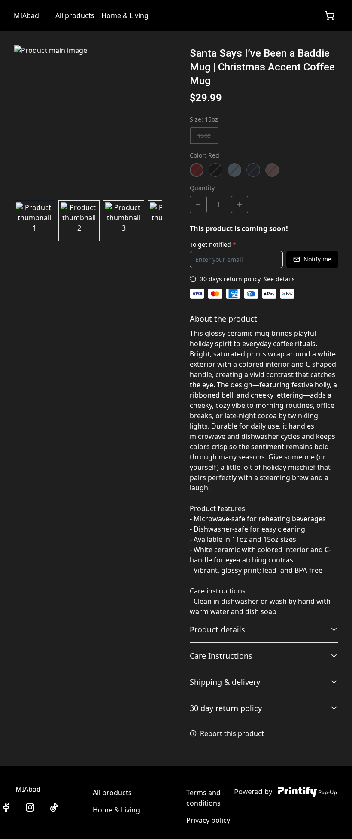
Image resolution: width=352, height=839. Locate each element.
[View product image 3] (123, 220)
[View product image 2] (79, 220)
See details (279, 279)
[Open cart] (329, 15)
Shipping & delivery (225, 682)
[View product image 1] (34, 220)
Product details (217, 629)
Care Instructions (221, 656)
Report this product (232, 733)
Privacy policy (208, 820)
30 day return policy (226, 708)
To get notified (213, 244)
